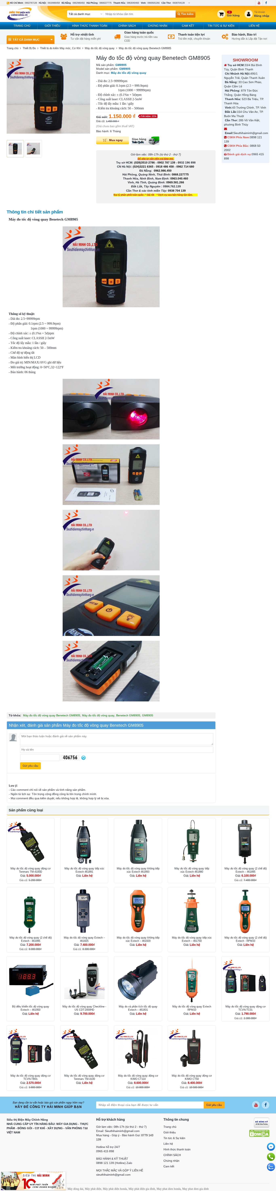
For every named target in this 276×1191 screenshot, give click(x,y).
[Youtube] (259, 3)
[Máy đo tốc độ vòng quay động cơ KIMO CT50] (192, 1049)
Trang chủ (22, 25)
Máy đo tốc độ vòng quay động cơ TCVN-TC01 (245, 1008)
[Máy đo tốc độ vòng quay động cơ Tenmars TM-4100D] (30, 842)
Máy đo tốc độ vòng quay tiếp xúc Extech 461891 (84, 870)
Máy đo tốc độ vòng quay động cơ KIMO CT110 (138, 1077)
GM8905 (147, 715)
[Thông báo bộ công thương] (261, 1122)
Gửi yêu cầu (214, 1105)
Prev (12, 96)
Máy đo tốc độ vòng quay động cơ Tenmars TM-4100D (31, 870)
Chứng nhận (157, 25)
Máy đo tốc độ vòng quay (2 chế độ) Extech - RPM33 (245, 939)
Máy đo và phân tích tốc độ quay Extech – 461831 (138, 1008)
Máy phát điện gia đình (142, 1188)
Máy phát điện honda (115, 1188)
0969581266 (153, 3)
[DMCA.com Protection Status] (259, 1133)
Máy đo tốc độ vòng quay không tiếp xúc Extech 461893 (138, 870)
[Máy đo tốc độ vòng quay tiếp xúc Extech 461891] (84, 842)
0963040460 (133, 3)
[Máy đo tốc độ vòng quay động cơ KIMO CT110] (138, 1049)
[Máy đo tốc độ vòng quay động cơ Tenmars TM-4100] (84, 1049)
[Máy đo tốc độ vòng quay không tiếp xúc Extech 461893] (138, 842)
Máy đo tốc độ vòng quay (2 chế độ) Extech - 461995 (30, 939)
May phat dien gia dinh (195, 1188)
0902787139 (31, 3)
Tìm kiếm (186, 14)
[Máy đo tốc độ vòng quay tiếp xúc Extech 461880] (192, 842)
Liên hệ (254, 25)
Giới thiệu (52, 25)
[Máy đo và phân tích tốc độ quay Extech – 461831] (138, 980)
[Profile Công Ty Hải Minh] (33, 1180)
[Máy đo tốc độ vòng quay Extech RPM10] (192, 980)
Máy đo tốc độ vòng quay (98, 715)
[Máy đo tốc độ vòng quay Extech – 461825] (84, 911)
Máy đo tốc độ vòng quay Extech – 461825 (84, 939)
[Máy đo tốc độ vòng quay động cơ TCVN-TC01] (245, 980)
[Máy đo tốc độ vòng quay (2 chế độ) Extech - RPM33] (245, 911)
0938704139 (179, 3)
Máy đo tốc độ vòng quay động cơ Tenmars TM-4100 (84, 1077)
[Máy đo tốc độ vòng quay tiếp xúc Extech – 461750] (192, 911)
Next (85, 96)
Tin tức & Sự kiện (221, 25)
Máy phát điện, (93, 1188)
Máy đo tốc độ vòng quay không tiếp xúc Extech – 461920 (138, 939)
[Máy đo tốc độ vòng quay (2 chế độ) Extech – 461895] (245, 842)
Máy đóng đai (75, 1188)
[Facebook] (266, 3)
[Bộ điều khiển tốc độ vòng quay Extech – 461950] (30, 980)
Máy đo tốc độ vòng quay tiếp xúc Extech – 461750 (192, 939)
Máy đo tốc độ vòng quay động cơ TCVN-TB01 (31, 1077)
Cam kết (188, 25)
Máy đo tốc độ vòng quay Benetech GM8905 (51, 715)
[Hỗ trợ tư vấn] (271, 1157)
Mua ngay (116, 140)
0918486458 (54, 3)
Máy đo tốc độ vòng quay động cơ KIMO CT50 (192, 1077)
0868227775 (105, 3)
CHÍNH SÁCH (127, 25)
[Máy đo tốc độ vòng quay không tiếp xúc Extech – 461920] (138, 911)
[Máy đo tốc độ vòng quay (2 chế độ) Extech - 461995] (30, 911)
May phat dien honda (169, 1188)
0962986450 (79, 3)
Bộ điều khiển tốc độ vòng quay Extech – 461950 (30, 1008)
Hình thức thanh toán (89, 25)
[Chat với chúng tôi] (271, 1167)
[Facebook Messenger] (271, 1147)
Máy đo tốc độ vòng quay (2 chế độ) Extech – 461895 (245, 870)
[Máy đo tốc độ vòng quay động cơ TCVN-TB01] (30, 1049)
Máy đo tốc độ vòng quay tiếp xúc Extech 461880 (191, 870)
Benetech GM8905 (128, 715)
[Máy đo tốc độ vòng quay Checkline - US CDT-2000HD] (84, 980)
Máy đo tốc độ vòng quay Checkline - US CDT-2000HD (84, 1008)
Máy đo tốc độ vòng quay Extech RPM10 (191, 1008)
